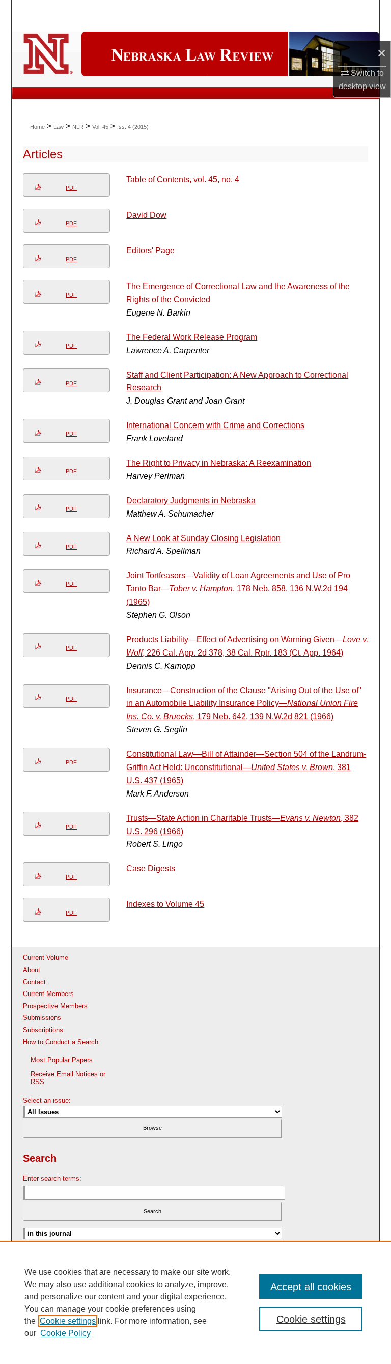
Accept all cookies (310, 1286)
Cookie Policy (65, 1333)
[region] (195, 1302)
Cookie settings (68, 1321)
